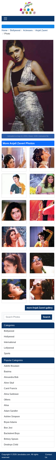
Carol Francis (10, 388)
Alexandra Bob (11, 377)
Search (46, 317)
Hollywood (9, 336)
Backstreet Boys (12, 433)
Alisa (6, 405)
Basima (7, 371)
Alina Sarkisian (11, 394)
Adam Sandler (11, 411)
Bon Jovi (8, 428)
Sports (7, 353)
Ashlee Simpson (12, 416)
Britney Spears (11, 439)
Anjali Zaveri (41, 30)
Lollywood (9, 348)
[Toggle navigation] (5, 18)
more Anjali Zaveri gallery (40, 308)
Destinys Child (11, 444)
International (10, 342)
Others (7, 399)
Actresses (28, 30)
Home (4, 30)
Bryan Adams (10, 422)
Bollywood (15, 30)
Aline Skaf (9, 383)
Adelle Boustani (11, 366)
